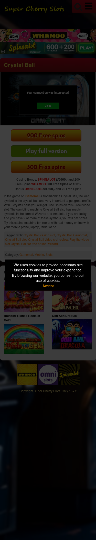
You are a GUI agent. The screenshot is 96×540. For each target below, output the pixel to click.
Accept (48, 285)
